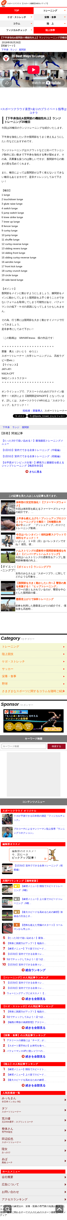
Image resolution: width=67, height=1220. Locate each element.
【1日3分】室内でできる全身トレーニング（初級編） (32, 456)
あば (7, 1161)
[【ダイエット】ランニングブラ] (33, 572)
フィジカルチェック (16, 30)
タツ (11, 1110)
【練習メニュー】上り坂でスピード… (26, 1074)
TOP (16, 10)
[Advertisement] (33, 97)
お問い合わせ (10, 1191)
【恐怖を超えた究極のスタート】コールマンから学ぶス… (38, 927)
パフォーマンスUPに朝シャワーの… (26, 1051)
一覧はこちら (33, 646)
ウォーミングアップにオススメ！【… (26, 993)
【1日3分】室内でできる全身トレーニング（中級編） (32, 450)
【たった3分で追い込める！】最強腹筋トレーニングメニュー (32, 442)
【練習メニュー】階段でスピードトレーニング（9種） (38, 888)
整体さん (7, 1130)
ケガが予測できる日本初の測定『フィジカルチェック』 (39, 818)
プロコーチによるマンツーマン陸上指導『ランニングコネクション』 (39, 830)
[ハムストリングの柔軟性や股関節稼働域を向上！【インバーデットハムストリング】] (33, 556)
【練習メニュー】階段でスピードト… (26, 1069)
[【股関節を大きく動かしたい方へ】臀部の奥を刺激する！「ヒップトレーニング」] (33, 588)
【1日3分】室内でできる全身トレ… (25, 954)
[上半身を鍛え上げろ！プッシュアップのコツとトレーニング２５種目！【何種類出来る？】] (33, 523)
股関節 (22, 49)
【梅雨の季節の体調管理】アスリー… (26, 1022)
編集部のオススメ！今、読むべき (24, 854)
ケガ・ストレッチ (17, 17)
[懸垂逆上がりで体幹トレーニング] (33, 604)
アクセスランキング (15, 1199)
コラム (16, 23)
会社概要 (7, 1176)
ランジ (13, 49)
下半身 (4, 49)
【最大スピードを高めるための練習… (26, 1080)
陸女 (6, 1150)
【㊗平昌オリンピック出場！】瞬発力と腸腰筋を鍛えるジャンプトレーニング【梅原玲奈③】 (33, 464)
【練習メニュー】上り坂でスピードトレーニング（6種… (38, 901)
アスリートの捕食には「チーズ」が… (26, 1040)
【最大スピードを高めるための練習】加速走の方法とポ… (38, 914)
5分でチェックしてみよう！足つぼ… (26, 959)
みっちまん (11, 1100)
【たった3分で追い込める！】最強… (26, 938)
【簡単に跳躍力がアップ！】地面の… (26, 943)
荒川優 (17, 1120)
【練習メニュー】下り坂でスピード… (26, 948)
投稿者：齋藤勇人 (33, 410)
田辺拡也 (11, 1140)
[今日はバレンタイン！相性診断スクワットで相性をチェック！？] (33, 540)
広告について (10, 1184)
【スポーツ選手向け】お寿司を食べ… (26, 1045)
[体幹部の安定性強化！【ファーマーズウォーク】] (33, 507)
